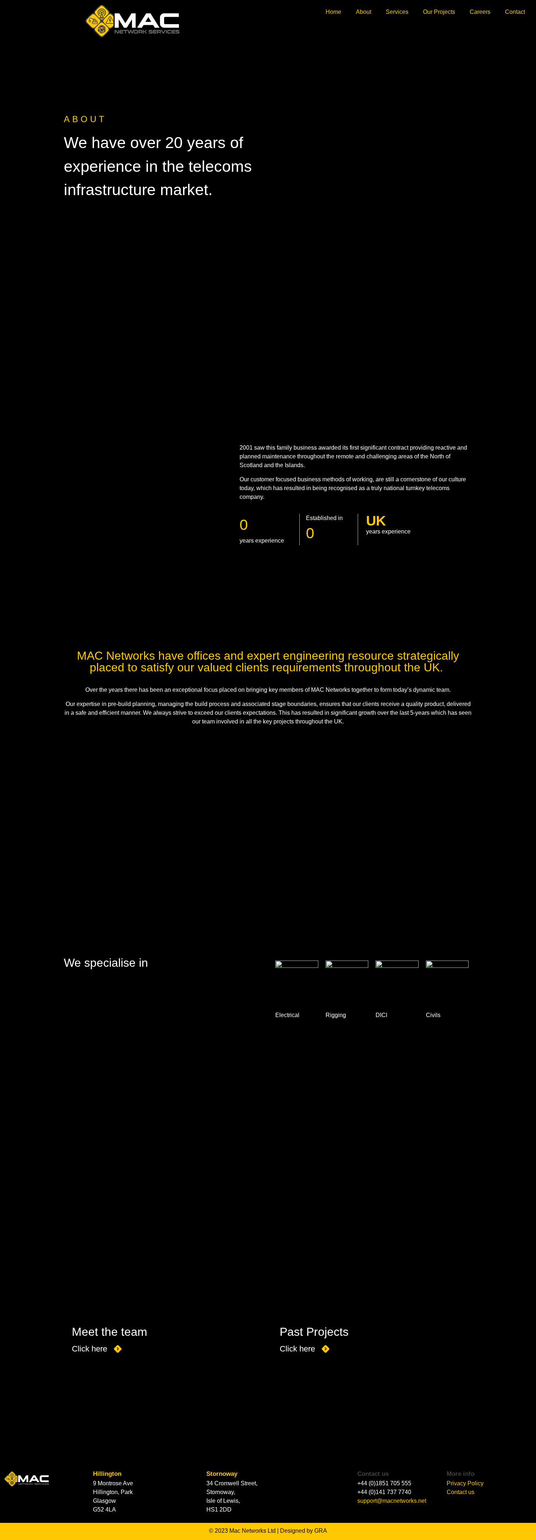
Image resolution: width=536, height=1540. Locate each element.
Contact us (460, 1492)
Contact (515, 12)
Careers (480, 12)
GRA (320, 1531)
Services (397, 12)
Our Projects (439, 12)
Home (333, 12)
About (363, 12)
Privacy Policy (465, 1483)
